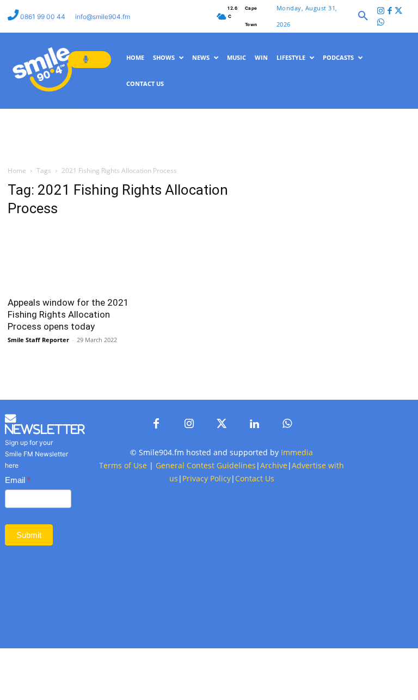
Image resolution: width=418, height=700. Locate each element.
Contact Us (254, 553)
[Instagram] (380, 11)
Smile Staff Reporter (38, 377)
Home (17, 208)
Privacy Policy (206, 553)
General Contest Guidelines (206, 540)
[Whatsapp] (380, 23)
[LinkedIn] (254, 498)
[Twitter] (398, 11)
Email (17, 555)
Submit (28, 609)
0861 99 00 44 (43, 17)
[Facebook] (389, 11)
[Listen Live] (89, 59)
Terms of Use (123, 540)
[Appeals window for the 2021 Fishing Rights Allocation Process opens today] (70, 296)
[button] (363, 16)
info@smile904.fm (102, 17)
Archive (273, 540)
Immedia (297, 527)
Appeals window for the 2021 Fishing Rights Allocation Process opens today (68, 351)
